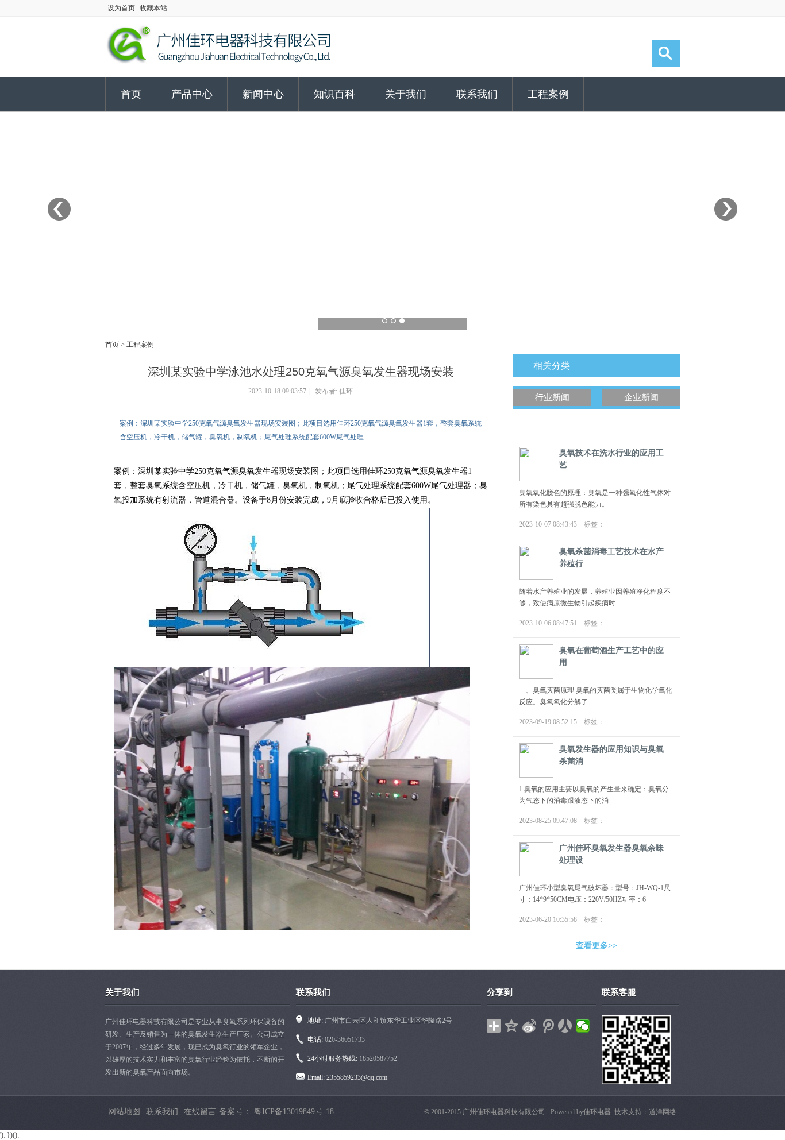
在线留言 (200, 1111)
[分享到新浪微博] (529, 1026)
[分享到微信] (583, 1026)
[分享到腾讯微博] (547, 1026)
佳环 (346, 391)
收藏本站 (153, 8)
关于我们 (405, 94)
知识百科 (334, 94)
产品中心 (192, 94)
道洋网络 (662, 1112)
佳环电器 (597, 1112)
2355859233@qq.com (356, 1077)
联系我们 (477, 94)
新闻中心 (263, 94)
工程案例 (548, 94)
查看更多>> (596, 945)
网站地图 (124, 1111)
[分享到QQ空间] (512, 1026)
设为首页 (121, 8)
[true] (666, 53)
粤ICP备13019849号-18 (294, 1111)
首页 (131, 94)
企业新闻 (641, 397)
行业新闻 (552, 397)
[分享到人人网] (565, 1026)
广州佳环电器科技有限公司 (504, 1112)
